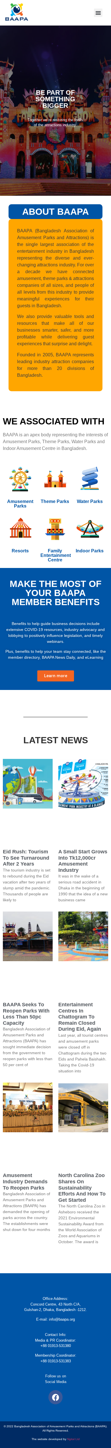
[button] (98, 13)
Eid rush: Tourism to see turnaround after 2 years (26, 858)
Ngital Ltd (73, 1439)
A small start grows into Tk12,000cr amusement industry (82, 861)
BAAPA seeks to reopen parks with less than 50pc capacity (26, 1014)
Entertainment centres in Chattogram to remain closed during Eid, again (79, 1017)
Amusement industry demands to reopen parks (25, 1181)
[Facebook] (55, 1397)
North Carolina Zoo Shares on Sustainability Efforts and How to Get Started (82, 1188)
